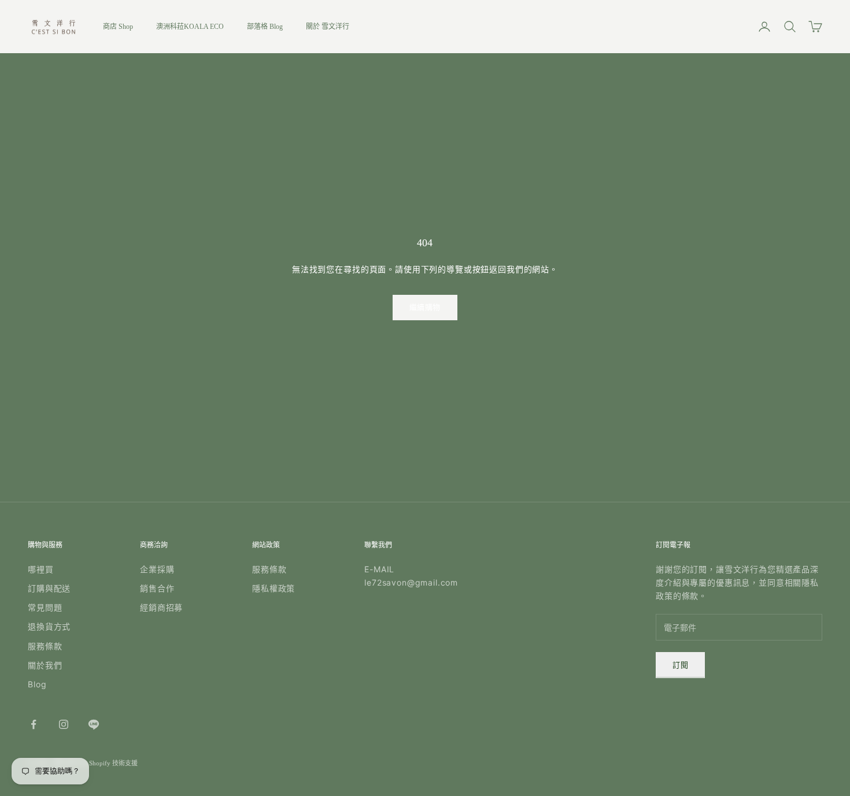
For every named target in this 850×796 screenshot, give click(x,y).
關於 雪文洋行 (327, 27)
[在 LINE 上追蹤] (93, 724)
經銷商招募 (161, 607)
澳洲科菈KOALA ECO (190, 27)
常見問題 (45, 607)
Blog (37, 684)
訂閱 (680, 665)
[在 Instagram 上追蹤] (63, 724)
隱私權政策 (273, 588)
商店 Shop (118, 27)
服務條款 (45, 646)
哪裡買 (41, 569)
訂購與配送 (49, 588)
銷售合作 (157, 588)
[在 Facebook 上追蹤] (33, 724)
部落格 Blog (265, 27)
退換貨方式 (49, 626)
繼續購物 (425, 307)
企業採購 (157, 569)
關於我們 (45, 665)
